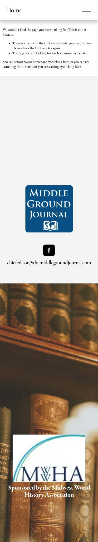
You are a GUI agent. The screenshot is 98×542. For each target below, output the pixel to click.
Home (14, 10)
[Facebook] (49, 250)
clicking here (60, 62)
